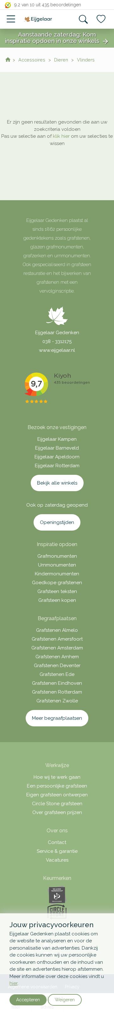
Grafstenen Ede (57, 674)
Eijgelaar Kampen (57, 439)
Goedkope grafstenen (57, 582)
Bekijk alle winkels (57, 483)
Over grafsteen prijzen (57, 812)
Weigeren (65, 999)
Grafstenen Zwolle (57, 701)
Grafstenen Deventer (57, 665)
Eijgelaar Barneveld (57, 448)
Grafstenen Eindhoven (57, 683)
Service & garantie (57, 851)
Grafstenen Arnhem (57, 657)
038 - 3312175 (57, 341)
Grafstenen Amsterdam (57, 648)
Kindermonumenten (57, 574)
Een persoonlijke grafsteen (57, 786)
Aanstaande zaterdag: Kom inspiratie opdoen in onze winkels (57, 38)
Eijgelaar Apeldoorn (57, 457)
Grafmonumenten (57, 556)
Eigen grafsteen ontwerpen (57, 795)
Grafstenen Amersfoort (57, 639)
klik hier (61, 136)
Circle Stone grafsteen (57, 803)
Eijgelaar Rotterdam (57, 465)
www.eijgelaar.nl (57, 350)
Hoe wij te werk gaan (57, 777)
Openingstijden (57, 522)
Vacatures (57, 860)
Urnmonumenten (57, 565)
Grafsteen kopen (57, 600)
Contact (57, 842)
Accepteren (28, 999)
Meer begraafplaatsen (57, 718)
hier (13, 983)
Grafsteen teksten (57, 591)
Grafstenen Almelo (57, 630)
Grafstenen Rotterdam (57, 692)
